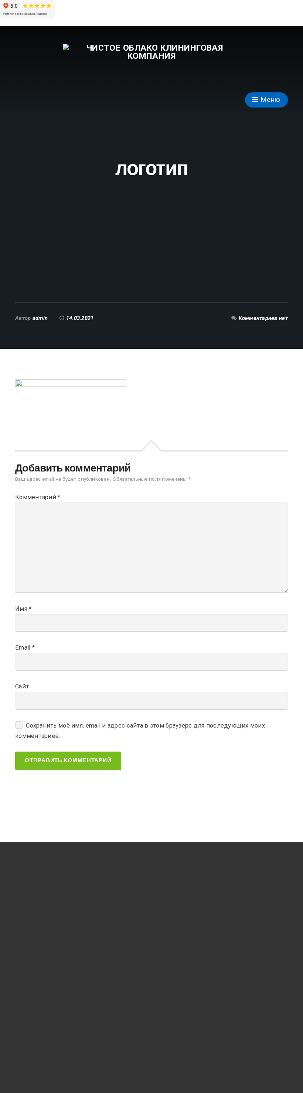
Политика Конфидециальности (64, 1049)
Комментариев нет (263, 318)
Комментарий (37, 497)
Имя (23, 608)
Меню (269, 100)
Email (25, 647)
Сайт (22, 686)
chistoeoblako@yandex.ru (55, 1015)
